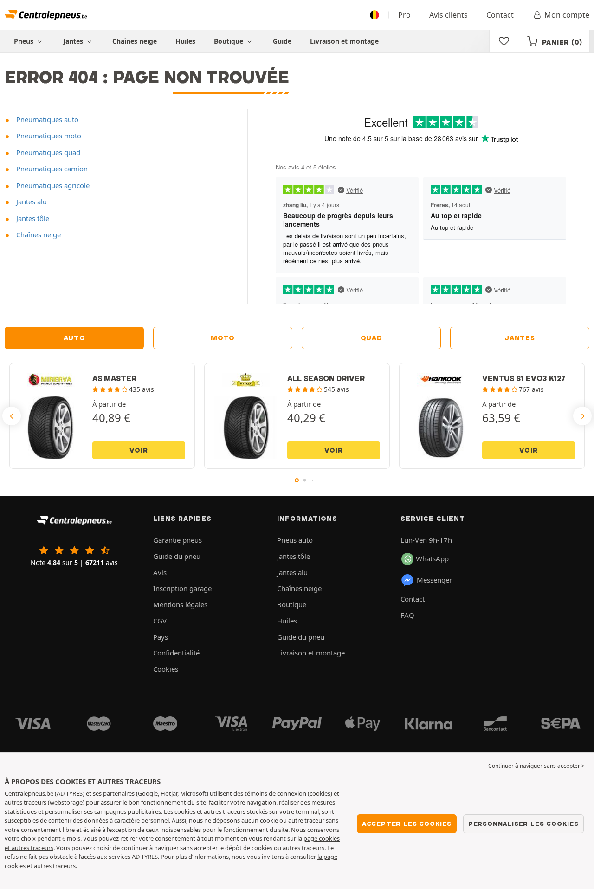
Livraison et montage (344, 41)
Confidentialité (176, 652)
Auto (74, 338)
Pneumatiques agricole (52, 185)
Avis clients (448, 15)
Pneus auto (295, 540)
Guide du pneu (176, 556)
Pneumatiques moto (47, 135)
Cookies (165, 669)
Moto (223, 338)
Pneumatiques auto (46, 119)
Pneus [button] (24, 41)
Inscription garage (182, 588)
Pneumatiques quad (47, 152)
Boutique (229, 41)
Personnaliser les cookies (523, 823)
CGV (160, 620)
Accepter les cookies (407, 823)
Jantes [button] (74, 41)
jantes (519, 338)
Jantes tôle (31, 218)
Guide (282, 41)
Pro (404, 15)
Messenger (434, 579)
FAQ (407, 615)
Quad (371, 338)
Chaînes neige (134, 41)
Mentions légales (180, 604)
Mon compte (566, 15)
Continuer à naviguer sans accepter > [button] (536, 766)
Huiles (185, 41)
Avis (160, 572)
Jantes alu (30, 201)
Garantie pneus (177, 540)
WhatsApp (432, 558)
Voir (138, 450)
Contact (500, 15)
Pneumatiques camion (51, 168)
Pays (160, 637)
